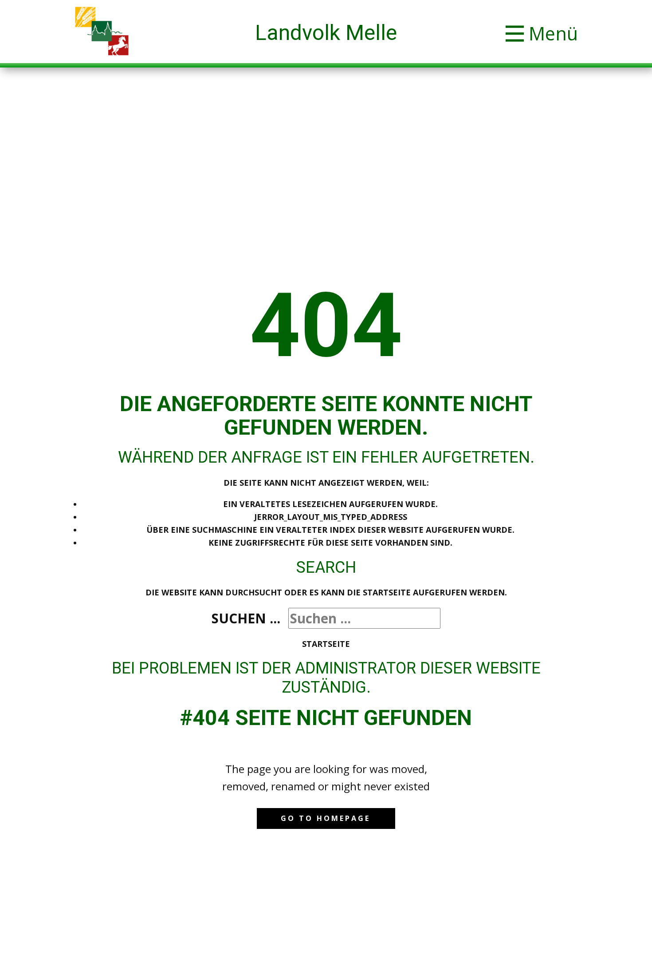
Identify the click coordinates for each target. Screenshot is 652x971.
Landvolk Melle (326, 32)
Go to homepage (325, 818)
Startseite (326, 643)
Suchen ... (246, 618)
